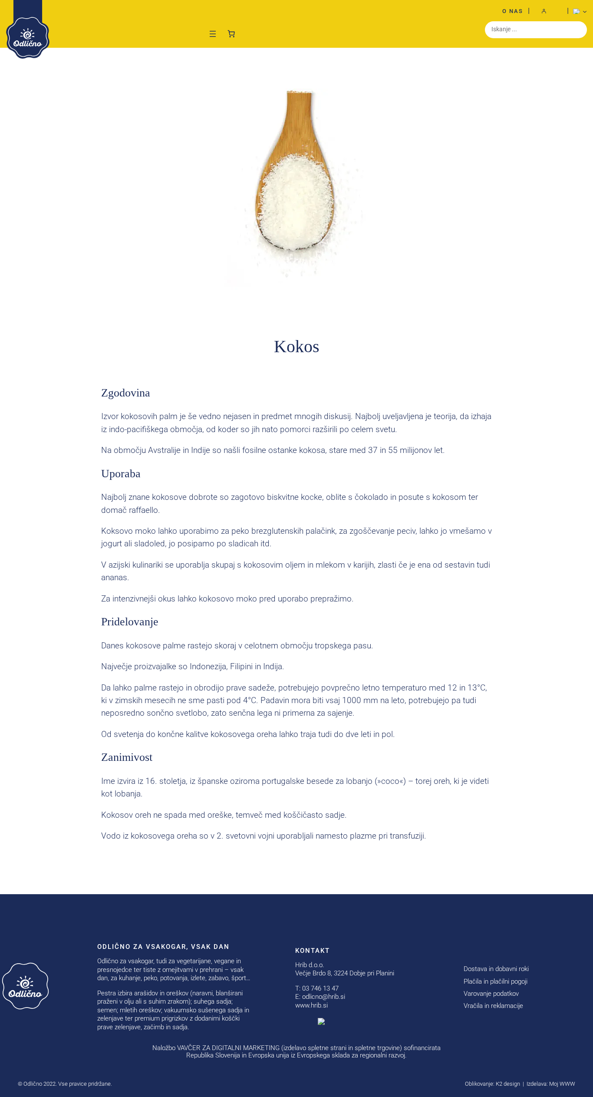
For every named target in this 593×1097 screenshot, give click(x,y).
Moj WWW (562, 1083)
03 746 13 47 (320, 988)
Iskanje (578, 29)
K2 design (508, 1083)
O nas (512, 11)
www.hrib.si (311, 1005)
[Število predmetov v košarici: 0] (231, 31)
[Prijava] (548, 11)
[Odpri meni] (213, 34)
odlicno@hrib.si (323, 997)
